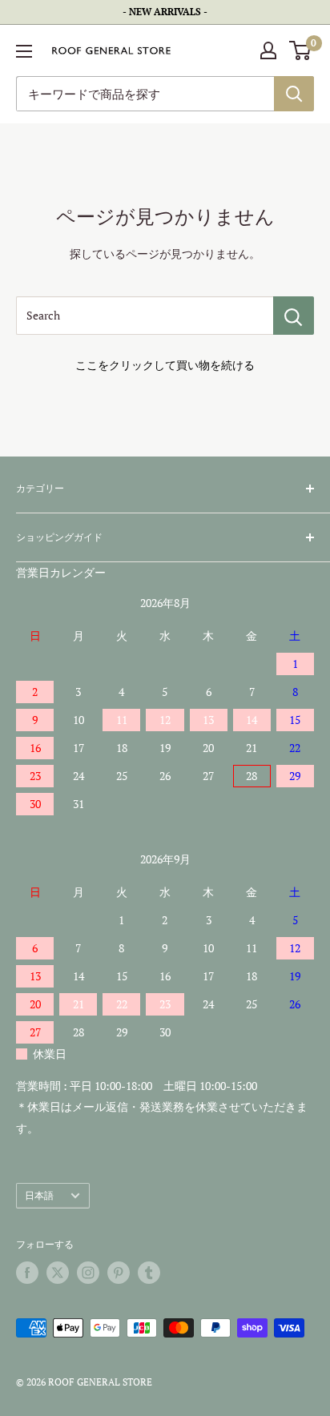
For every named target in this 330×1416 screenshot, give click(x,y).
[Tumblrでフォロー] (149, 1272)
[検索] (294, 93)
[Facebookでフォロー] (27, 1272)
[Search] (293, 315)
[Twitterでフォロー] (57, 1272)
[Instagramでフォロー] (88, 1272)
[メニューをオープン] (24, 51)
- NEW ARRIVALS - (165, 12)
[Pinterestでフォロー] (118, 1272)
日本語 (39, 1195)
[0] (301, 50)
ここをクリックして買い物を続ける (165, 364)
